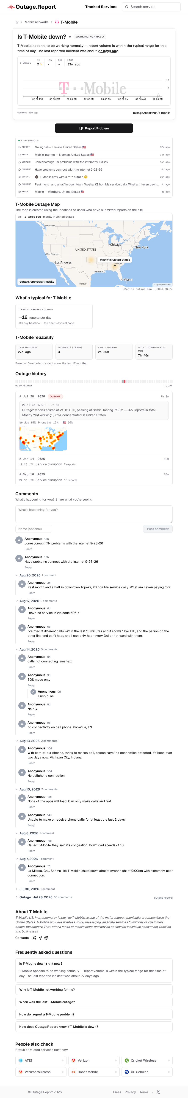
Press (117, 1092)
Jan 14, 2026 (32, 459)
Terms (144, 1092)
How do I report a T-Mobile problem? (46, 1014)
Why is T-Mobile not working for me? (47, 990)
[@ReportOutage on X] (158, 1092)
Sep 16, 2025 (32, 474)
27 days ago (108, 51)
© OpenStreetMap (162, 284)
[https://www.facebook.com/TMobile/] (40, 938)
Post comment (158, 529)
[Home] (17, 22)
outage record (163, 898)
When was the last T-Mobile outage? (47, 1002)
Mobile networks (36, 22)
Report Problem (97, 128)
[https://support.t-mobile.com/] (46, 938)
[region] (94, 254)
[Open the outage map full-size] (43, 438)
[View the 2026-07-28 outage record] (124, 381)
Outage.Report (36, 6)
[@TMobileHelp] (34, 938)
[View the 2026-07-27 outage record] (123, 381)
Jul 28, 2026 (32, 396)
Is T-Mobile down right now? (40, 963)
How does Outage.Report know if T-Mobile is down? (58, 1027)
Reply (28, 549)
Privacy (130, 1092)
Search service (142, 6)
